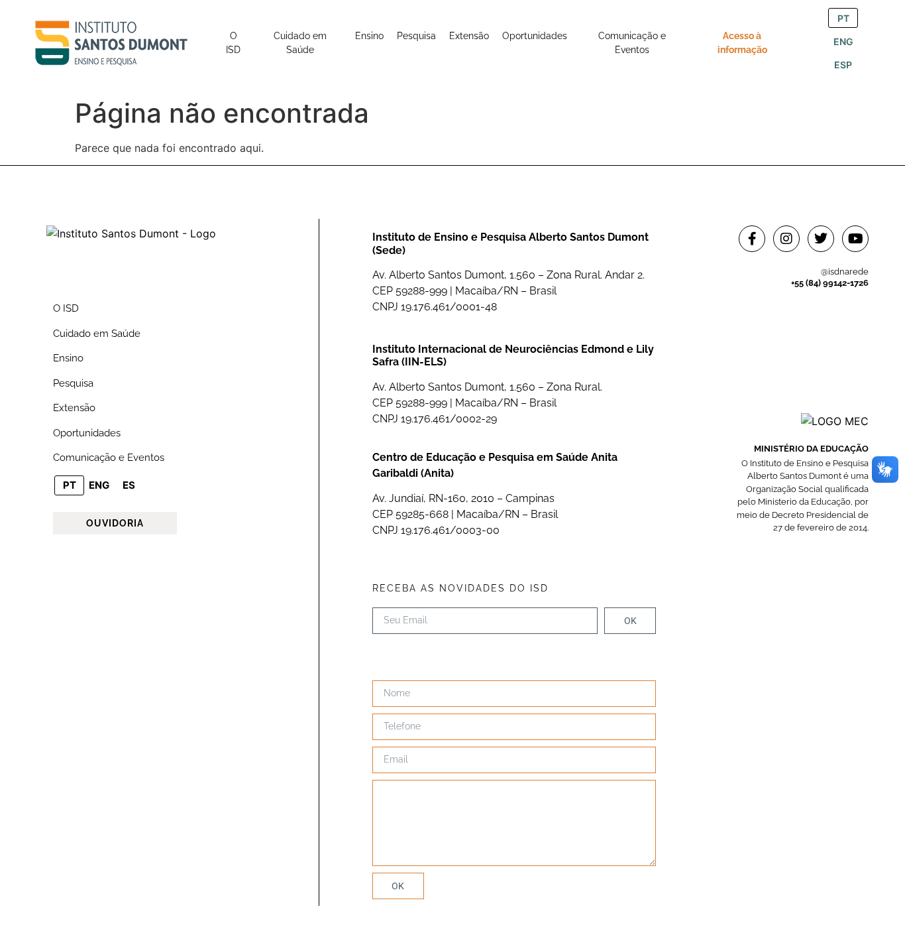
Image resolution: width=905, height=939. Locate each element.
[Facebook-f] (752, 238)
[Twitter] (821, 238)
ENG (843, 41)
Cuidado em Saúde (96, 334)
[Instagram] (786, 238)
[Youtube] (855, 238)
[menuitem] (233, 43)
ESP (843, 64)
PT (843, 18)
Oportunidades (87, 433)
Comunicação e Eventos (108, 458)
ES (129, 485)
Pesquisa (73, 383)
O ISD (66, 308)
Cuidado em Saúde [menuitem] (300, 43)
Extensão (74, 408)
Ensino (68, 358)
